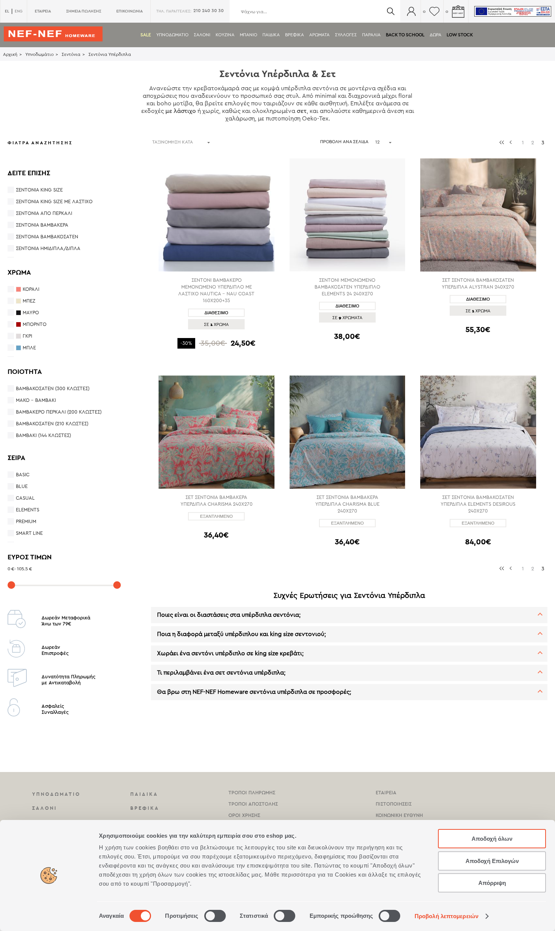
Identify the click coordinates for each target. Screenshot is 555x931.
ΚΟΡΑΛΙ (31, 289)
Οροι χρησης (244, 815)
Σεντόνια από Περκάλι (44, 213)
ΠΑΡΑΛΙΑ (371, 34)
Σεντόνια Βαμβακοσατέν (47, 236)
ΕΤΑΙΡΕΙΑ (43, 11)
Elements (27, 509)
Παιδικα (271, 34)
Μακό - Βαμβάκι (36, 400)
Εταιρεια (386, 792)
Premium (26, 521)
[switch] (215, 916)
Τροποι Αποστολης (253, 803)
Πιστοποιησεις (394, 803)
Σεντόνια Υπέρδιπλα (109, 54)
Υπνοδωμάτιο (39, 54)
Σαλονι (202, 34)
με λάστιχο (180, 111)
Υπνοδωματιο (172, 34)
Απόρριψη (492, 883)
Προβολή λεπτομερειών (446, 916)
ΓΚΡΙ (27, 335)
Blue (22, 486)
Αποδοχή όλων (492, 838)
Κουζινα (225, 34)
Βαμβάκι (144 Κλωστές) (43, 435)
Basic (22, 474)
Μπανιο (248, 34)
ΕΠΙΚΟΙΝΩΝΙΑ (129, 11)
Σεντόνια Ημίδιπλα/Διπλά (48, 248)
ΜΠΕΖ (29, 300)
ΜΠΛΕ (29, 347)
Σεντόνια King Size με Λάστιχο (54, 201)
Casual (25, 498)
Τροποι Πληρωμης (251, 792)
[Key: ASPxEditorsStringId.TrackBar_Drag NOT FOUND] (11, 585)
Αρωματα (319, 34)
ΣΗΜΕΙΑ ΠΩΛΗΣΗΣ (83, 11)
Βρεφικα (294, 34)
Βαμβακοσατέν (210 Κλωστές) (52, 423)
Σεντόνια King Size (39, 189)
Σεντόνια (71, 54)
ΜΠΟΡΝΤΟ (34, 324)
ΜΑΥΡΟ (31, 312)
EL (7, 11)
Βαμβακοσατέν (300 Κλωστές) (52, 388)
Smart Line (29, 533)
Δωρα (435, 34)
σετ (302, 111)
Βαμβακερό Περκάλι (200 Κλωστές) (59, 411)
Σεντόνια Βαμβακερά (42, 224)
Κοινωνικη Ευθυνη (399, 815)
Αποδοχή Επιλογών (492, 861)
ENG (18, 11)
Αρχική (10, 54)
